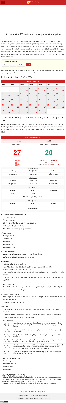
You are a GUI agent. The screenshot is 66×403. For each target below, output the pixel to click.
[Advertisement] (33, 19)
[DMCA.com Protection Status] (4, 401)
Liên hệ (43, 391)
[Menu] (3, 2)
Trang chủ (24, 391)
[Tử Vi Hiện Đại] (33, 2)
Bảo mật (37, 391)
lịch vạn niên (15, 41)
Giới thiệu (31, 391)
